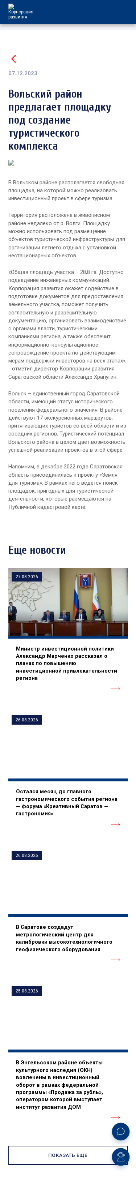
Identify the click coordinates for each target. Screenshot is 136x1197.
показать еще (68, 1155)
